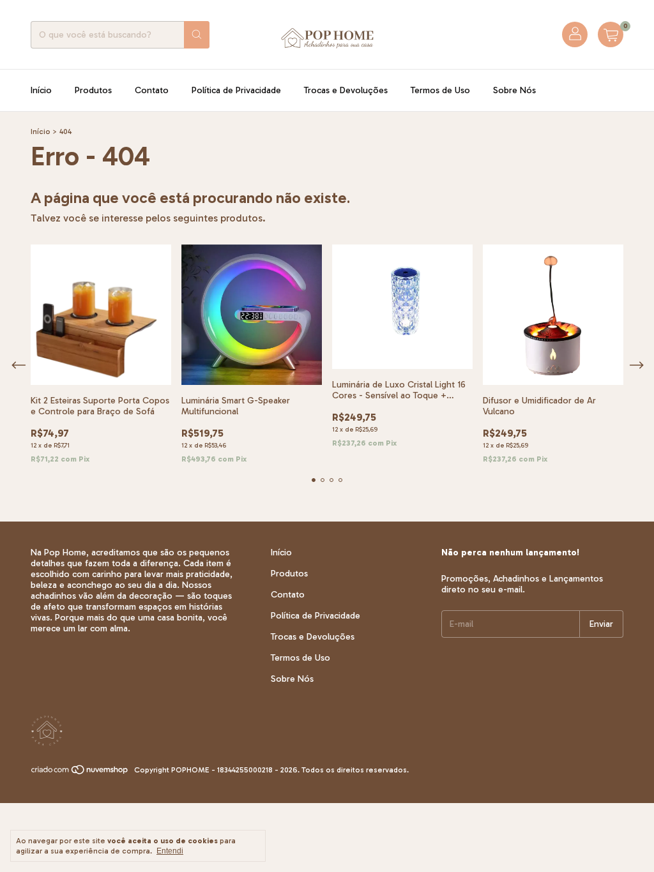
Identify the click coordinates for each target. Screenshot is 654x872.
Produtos (93, 90)
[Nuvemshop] (80, 773)
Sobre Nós (514, 90)
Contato (152, 90)
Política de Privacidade (236, 90)
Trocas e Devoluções (346, 90)
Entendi (169, 850)
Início (41, 90)
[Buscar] (196, 35)
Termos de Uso (440, 90)
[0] (610, 34)
